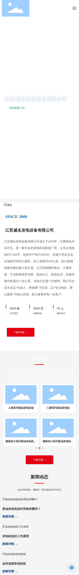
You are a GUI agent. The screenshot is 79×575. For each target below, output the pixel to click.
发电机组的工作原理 (15, 536)
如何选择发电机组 (14, 563)
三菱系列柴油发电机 (58, 407)
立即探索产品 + (17, 107)
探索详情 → (10, 516)
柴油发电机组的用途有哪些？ (21, 508)
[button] (36, 197)
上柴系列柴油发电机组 (21, 407)
